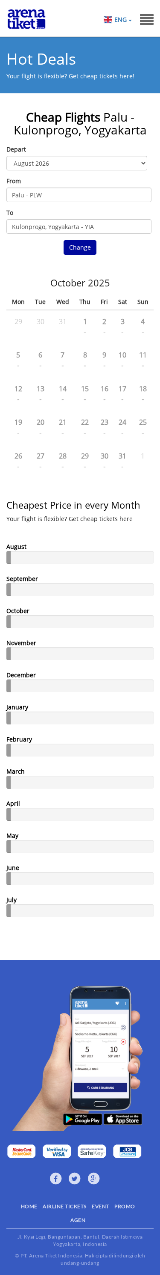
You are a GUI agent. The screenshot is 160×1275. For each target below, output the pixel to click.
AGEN (77, 1220)
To (9, 213)
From (13, 181)
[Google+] (94, 1179)
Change (80, 247)
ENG (121, 19)
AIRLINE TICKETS (65, 1206)
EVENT (100, 1206)
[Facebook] (56, 1179)
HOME (29, 1206)
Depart (16, 149)
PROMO (124, 1206)
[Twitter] (74, 1179)
